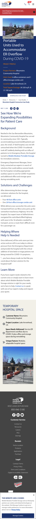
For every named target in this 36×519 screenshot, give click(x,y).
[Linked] (18, 415)
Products (18, 448)
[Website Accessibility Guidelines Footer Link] (18, 477)
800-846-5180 (18, 410)
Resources (18, 427)
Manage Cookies (18, 515)
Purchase (18, 454)
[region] (18, 505)
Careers (18, 430)
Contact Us (18, 424)
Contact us (19, 286)
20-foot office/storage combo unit (19, 202)
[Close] (34, 495)
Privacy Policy (18, 467)
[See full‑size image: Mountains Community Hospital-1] (18, 365)
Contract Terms (18, 464)
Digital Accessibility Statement (18, 473)
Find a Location (18, 445)
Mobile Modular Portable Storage (21, 156)
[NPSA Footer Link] (18, 484)
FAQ (18, 433)
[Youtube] (22, 415)
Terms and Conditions (18, 470)
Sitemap (18, 436)
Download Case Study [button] (18, 96)
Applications (18, 451)
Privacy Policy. (15, 510)
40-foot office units (13, 200)
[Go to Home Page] (6, 4)
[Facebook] (14, 415)
